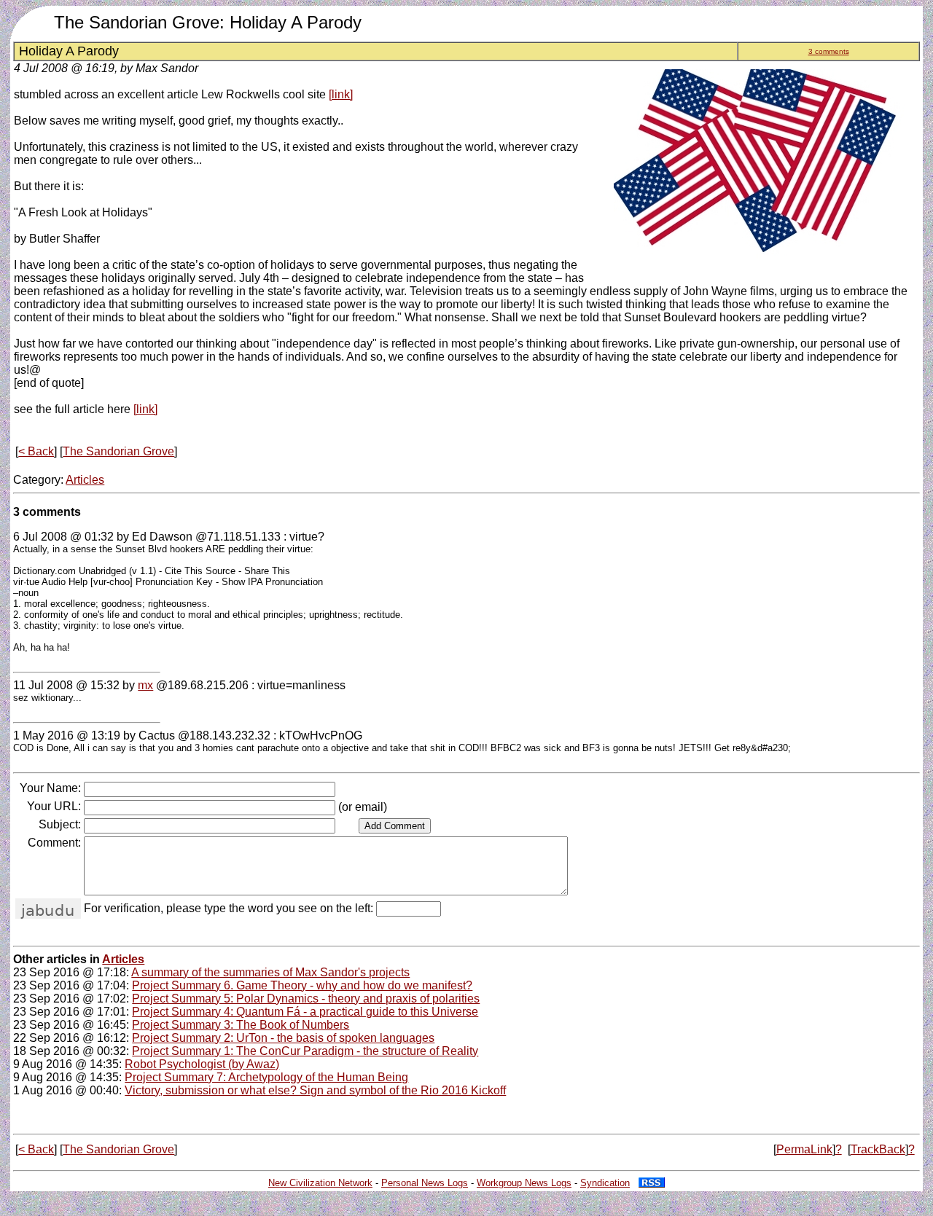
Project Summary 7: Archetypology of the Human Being (266, 1077)
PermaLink (804, 1149)
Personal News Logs (424, 1182)
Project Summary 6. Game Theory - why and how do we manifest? (302, 985)
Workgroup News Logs (524, 1182)
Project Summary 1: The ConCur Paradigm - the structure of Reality (305, 1051)
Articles (85, 480)
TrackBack (878, 1149)
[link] (341, 94)
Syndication (605, 1182)
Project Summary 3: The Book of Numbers (240, 1025)
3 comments (828, 51)
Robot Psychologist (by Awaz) (202, 1064)
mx (145, 685)
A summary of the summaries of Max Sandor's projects (270, 972)
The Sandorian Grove (118, 451)
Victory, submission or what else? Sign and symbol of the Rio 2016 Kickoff (315, 1090)
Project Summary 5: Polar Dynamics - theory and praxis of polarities (306, 998)
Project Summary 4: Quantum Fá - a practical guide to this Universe (305, 1011)
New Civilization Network (320, 1182)
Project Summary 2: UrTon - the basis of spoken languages (283, 1038)
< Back (36, 451)
